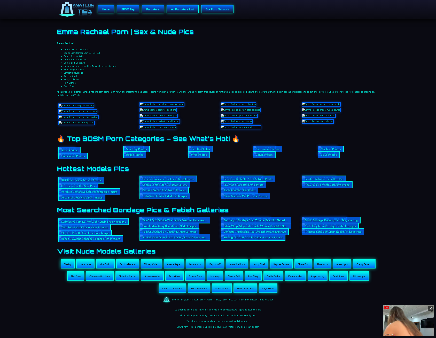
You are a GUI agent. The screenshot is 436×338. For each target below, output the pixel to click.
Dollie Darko (273, 276)
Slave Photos (329, 154)
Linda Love (85, 264)
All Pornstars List (182, 9)
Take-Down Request (250, 299)
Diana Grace (221, 288)
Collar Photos (264, 154)
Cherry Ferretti (364, 264)
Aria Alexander (152, 276)
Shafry (67, 264)
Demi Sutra (338, 276)
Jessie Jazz (195, 264)
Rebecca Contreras (172, 288)
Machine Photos (331, 149)
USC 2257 (233, 299)
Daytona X (215, 264)
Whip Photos (199, 154)
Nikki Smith (105, 264)
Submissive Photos (267, 149)
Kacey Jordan (295, 276)
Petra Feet (174, 276)
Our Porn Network (217, 9)
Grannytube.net (185, 299)
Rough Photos (134, 154)
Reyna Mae (268, 288)
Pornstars (152, 9)
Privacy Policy (220, 299)
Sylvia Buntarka (245, 288)
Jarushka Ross (237, 264)
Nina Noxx (322, 264)
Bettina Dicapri (128, 264)
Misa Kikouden (199, 288)
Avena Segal (174, 264)
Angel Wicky (317, 276)
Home (106, 9)
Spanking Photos (136, 149)
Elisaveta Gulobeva (99, 276)
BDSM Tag (128, 9)
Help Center (267, 299)
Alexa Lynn (342, 264)
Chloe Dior (303, 264)
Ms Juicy (215, 276)
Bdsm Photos (69, 150)
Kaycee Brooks (281, 264)
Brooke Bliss (195, 276)
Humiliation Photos (73, 156)
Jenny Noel (259, 264)
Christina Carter (127, 276)
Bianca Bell (234, 276)
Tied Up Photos (200, 149)
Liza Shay (253, 276)
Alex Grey (76, 276)
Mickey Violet (151, 264)
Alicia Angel (359, 276)
